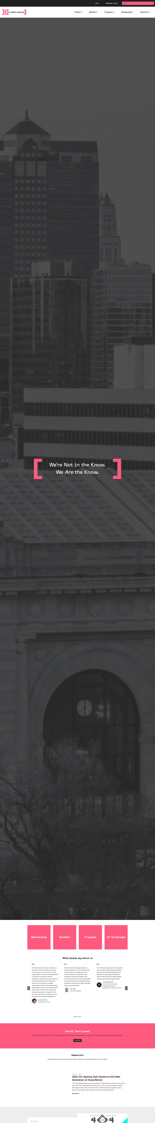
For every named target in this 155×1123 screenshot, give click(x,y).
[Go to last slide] (28, 988)
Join (97, 3)
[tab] (74, 1016)
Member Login (112, 3)
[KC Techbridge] (116, 937)
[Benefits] (64, 937)
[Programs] (90, 937)
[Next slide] (126, 988)
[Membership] (39, 937)
